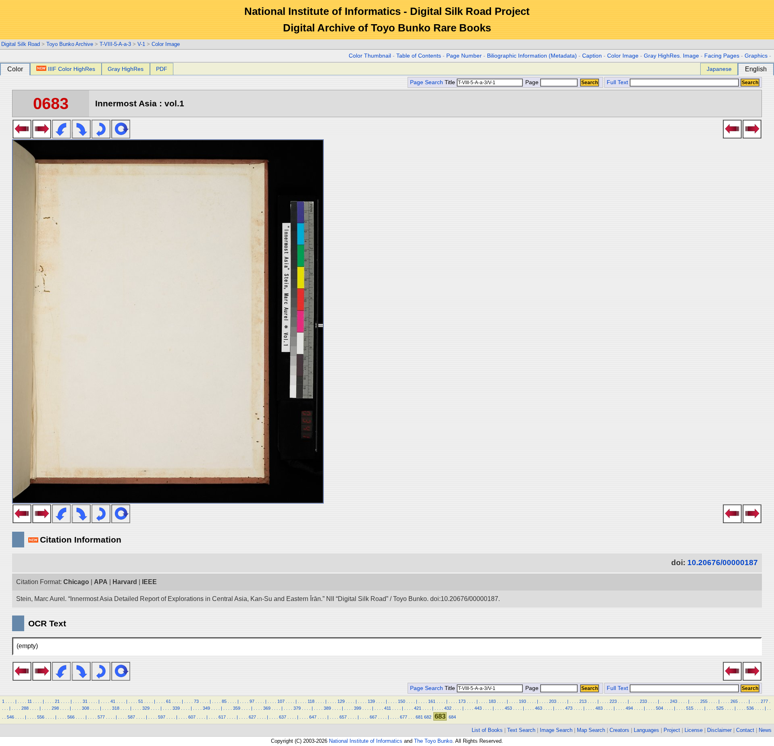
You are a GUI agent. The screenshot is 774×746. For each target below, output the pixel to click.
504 (659, 708)
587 (131, 717)
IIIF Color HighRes (71, 69)
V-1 (141, 44)
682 (427, 717)
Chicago (76, 581)
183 (492, 701)
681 (419, 717)
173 (462, 701)
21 (57, 701)
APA (101, 581)
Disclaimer (719, 730)
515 (689, 708)
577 (101, 717)
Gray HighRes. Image (671, 56)
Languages (646, 730)
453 (508, 708)
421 (417, 708)
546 (10, 717)
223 (613, 701)
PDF (161, 69)
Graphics (756, 56)
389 (327, 708)
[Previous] (21, 136)
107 (281, 701)
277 (764, 701)
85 (224, 701)
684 (452, 717)
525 (720, 708)
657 (343, 717)
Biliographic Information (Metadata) (532, 56)
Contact (745, 730)
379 (297, 708)
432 (448, 708)
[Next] (41, 136)
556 (40, 717)
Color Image (166, 44)
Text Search (521, 730)
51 (140, 701)
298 (55, 708)
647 (312, 717)
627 (252, 717)
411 (387, 708)
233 (643, 701)
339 (176, 708)
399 (357, 708)
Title (451, 82)
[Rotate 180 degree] (101, 136)
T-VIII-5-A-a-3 (115, 44)
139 (371, 701)
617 (222, 717)
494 (629, 708)
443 (478, 708)
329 (146, 708)
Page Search (426, 82)
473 (568, 708)
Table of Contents (418, 56)
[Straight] (120, 136)
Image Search (556, 730)
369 (266, 708)
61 (168, 701)
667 (373, 717)
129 (341, 701)
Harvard (124, 581)
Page (532, 82)
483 (599, 708)
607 (192, 717)
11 (29, 701)
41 (112, 701)
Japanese (719, 69)
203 (552, 701)
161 (431, 701)
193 (522, 701)
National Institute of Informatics (365, 741)
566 (71, 717)
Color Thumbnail (370, 56)
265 (734, 701)
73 (196, 701)
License (694, 730)
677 (403, 717)
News (765, 730)
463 (538, 708)
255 (703, 701)
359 (236, 708)
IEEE (149, 581)
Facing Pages (721, 56)
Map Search (591, 730)
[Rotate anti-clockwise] (61, 136)
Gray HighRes (126, 69)
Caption (592, 56)
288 (25, 708)
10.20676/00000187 (722, 562)
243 (673, 701)
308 (85, 708)
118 (311, 701)
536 (750, 708)
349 (206, 708)
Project (672, 730)
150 (401, 701)
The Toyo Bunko (433, 741)
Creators (619, 730)
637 (282, 717)
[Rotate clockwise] (81, 136)
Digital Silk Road (20, 44)
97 (252, 701)
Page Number (464, 56)
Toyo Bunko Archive (69, 44)
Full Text (617, 82)
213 (583, 701)
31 (85, 701)
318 (115, 708)
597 (161, 717)
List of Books (487, 730)
